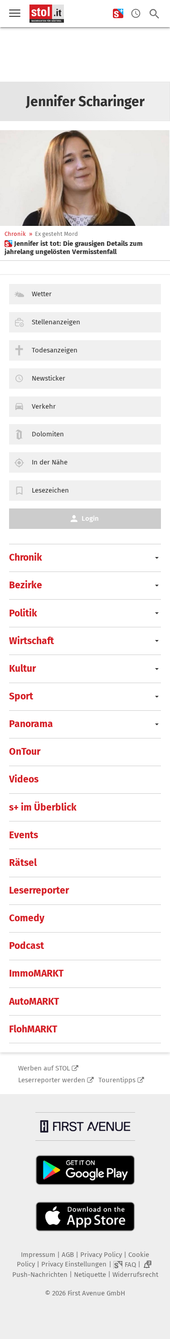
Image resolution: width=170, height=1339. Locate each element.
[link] (85, 247)
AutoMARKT (34, 1001)
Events (23, 835)
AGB (68, 1255)
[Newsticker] (136, 13)
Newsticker (48, 378)
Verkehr (44, 406)
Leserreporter (39, 890)
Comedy (26, 918)
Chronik (15, 233)
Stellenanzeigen (56, 322)
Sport (21, 696)
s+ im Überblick (43, 807)
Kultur (22, 668)
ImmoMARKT (36, 973)
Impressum (38, 1255)
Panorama (31, 724)
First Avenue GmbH (96, 1293)
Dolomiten (48, 434)
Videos (24, 779)
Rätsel (23, 863)
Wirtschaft (31, 641)
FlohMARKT (33, 1029)
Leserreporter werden (51, 1080)
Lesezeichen (50, 490)
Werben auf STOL (44, 1068)
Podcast (26, 946)
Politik (23, 613)
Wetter (42, 294)
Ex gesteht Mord (56, 233)
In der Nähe (50, 462)
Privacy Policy (101, 1255)
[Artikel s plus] (85, 178)
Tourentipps (117, 1080)
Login (90, 518)
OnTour (24, 751)
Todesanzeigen (55, 350)
